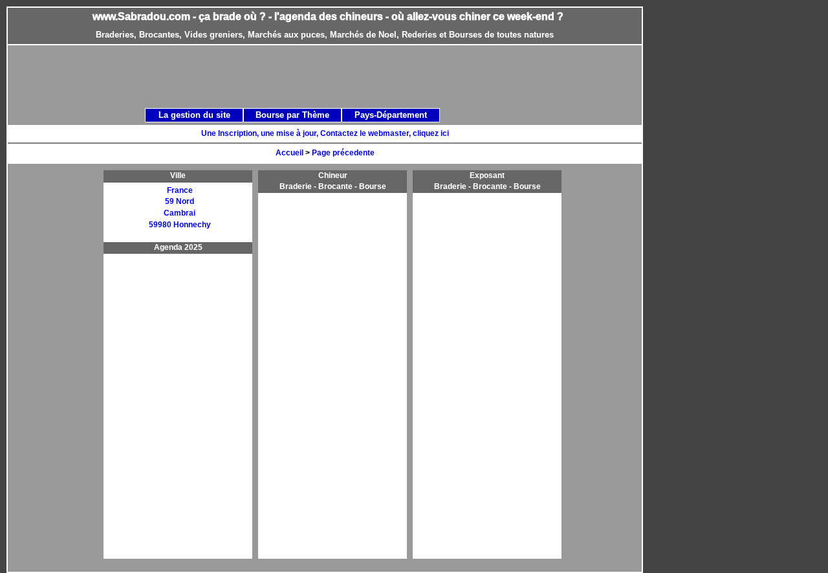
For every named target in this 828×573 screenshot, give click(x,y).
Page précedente (343, 152)
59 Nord (179, 201)
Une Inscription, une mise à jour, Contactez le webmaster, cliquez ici (325, 133)
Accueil (289, 152)
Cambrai (179, 213)
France (180, 190)
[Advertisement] (339, 76)
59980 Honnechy (180, 224)
